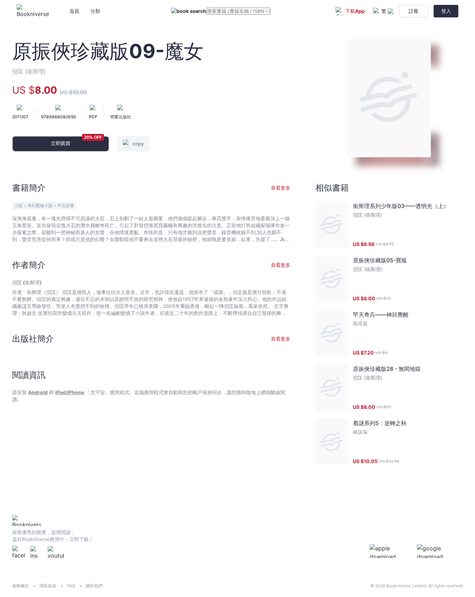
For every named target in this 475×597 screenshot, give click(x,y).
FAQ (71, 585)
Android (38, 392)
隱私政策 (48, 585)
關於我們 (94, 585)
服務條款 (20, 585)
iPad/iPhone (69, 392)
